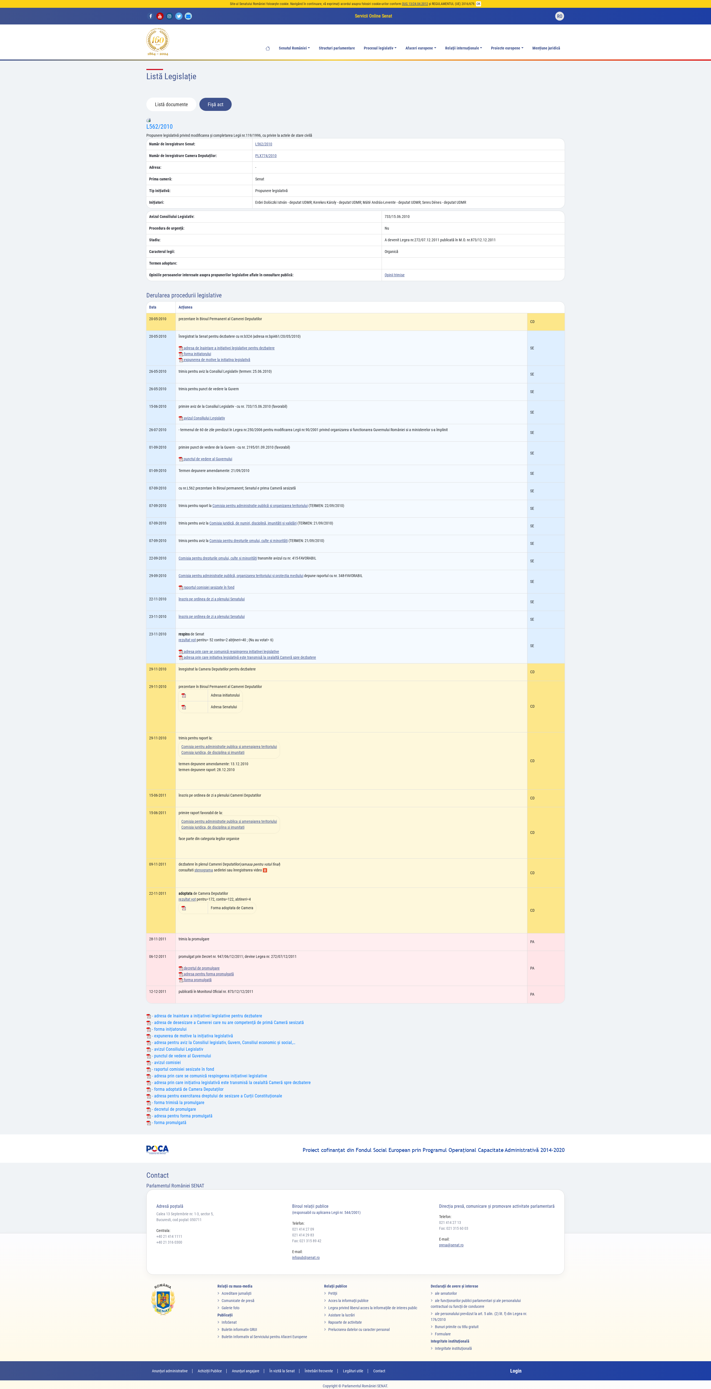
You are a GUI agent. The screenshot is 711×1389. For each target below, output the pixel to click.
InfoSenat (229, 1322)
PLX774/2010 (266, 155)
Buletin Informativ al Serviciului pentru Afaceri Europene (264, 1337)
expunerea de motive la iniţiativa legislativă (216, 359)
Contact (379, 1371)
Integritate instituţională (453, 1348)
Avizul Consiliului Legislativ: (171, 216)
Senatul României (293, 48)
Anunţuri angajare (245, 1371)
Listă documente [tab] (171, 104)
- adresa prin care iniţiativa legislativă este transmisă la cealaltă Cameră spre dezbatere (231, 1082)
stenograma (203, 870)
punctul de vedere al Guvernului (207, 459)
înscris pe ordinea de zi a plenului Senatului (212, 599)
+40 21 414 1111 (169, 1236)
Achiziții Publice (210, 1371)
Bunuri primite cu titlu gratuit (457, 1327)
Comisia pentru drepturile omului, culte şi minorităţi (248, 540)
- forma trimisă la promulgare (177, 1102)
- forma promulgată (168, 1122)
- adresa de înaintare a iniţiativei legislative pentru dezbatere (206, 1015)
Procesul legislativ (378, 48)
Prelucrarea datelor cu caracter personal (359, 1329)
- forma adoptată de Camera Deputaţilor (187, 1089)
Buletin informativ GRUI (239, 1329)
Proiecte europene (505, 48)
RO (559, 16)
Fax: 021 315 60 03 (453, 1228)
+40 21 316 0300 (169, 1242)
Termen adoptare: (163, 263)
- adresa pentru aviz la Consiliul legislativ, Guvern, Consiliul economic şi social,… (223, 1042)
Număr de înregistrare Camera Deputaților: (183, 155)
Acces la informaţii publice (348, 1300)
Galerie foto (230, 1308)
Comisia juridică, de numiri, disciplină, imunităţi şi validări (253, 523)
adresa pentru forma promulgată (208, 974)
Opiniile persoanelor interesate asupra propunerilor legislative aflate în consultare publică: (221, 275)
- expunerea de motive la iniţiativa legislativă (192, 1035)
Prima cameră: (160, 179)
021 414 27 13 (450, 1222)
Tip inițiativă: (160, 190)
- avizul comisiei (166, 1062)
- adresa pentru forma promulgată (181, 1116)
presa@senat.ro (451, 1245)
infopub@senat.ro (306, 1257)
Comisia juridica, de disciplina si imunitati (212, 752)
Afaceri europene (419, 48)
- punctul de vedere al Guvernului (181, 1055)
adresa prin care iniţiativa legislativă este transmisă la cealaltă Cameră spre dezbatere (249, 657)
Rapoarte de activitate (345, 1322)
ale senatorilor (446, 1293)
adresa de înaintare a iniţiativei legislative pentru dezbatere (229, 348)
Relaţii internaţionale (462, 48)
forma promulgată (197, 980)
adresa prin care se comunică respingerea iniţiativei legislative (231, 651)
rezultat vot (187, 640)
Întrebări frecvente (319, 1371)
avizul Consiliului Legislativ (204, 418)
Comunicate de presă (238, 1300)
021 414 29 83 (303, 1235)
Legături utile (353, 1371)
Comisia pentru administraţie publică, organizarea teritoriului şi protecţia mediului (241, 575)
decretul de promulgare (201, 968)
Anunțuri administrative (170, 1371)
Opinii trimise (395, 275)
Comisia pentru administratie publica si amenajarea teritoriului (229, 746)
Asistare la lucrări (341, 1315)
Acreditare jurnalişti (236, 1293)
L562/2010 (159, 126)
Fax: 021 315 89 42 (306, 1241)
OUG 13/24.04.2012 (415, 4)
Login (516, 1371)
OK (478, 4)
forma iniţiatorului (197, 354)
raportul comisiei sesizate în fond (208, 587)
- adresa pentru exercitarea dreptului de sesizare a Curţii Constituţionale (216, 1096)
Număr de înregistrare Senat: (172, 144)
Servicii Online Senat (373, 16)
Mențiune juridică (546, 48)
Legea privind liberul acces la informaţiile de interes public (372, 1308)
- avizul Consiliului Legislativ (177, 1049)
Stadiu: (155, 240)
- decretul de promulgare (173, 1109)
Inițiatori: (156, 202)
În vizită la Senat (282, 1371)
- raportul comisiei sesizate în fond (182, 1069)
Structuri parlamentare (337, 48)
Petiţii (332, 1293)
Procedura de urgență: (166, 228)
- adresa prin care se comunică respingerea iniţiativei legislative (209, 1076)
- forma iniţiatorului (169, 1029)
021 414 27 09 (303, 1229)
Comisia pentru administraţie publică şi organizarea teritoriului (260, 505)
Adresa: (155, 167)
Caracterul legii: (162, 251)
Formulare (443, 1334)
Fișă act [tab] (215, 104)
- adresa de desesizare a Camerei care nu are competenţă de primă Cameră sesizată (227, 1022)
